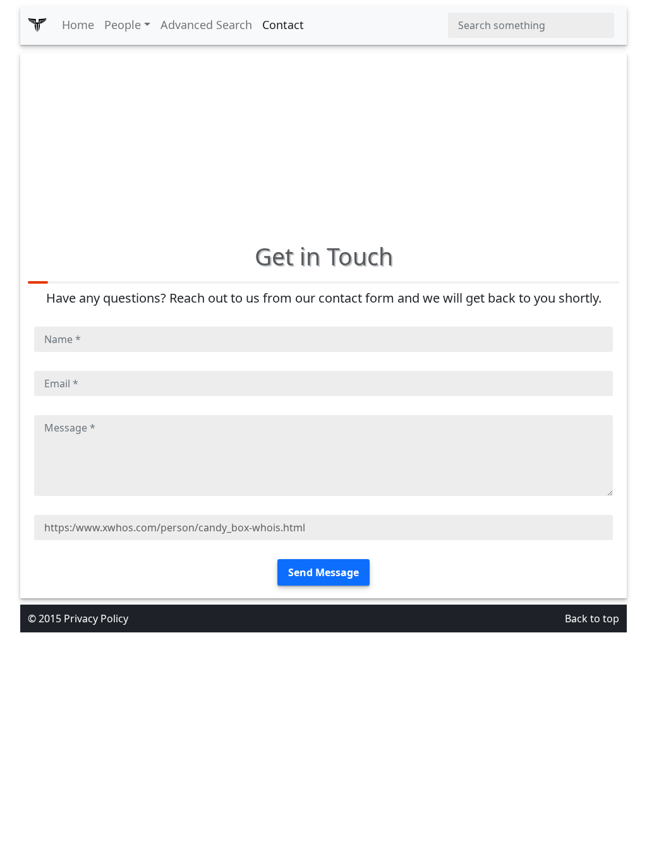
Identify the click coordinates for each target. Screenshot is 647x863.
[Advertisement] (323, 141)
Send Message (323, 572)
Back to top (592, 618)
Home (78, 24)
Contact (283, 24)
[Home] (37, 25)
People (122, 24)
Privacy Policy (96, 618)
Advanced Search (206, 24)
